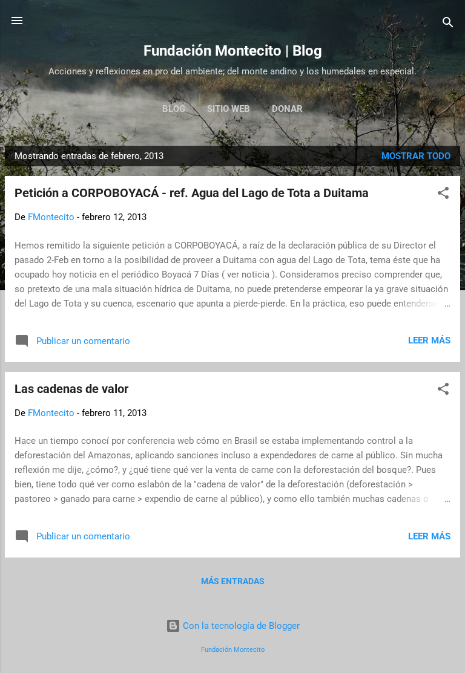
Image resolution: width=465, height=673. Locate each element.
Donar (287, 108)
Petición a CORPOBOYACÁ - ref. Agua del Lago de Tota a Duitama (192, 193)
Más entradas (233, 581)
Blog (173, 108)
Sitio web (228, 108)
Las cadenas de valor (71, 389)
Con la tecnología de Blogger (240, 625)
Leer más (429, 340)
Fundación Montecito (233, 650)
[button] (443, 195)
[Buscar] (448, 24)
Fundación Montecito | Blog (232, 50)
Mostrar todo (415, 156)
